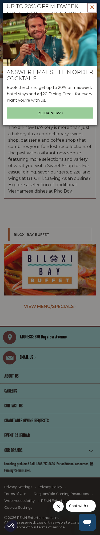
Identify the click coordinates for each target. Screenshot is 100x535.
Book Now (50, 113)
